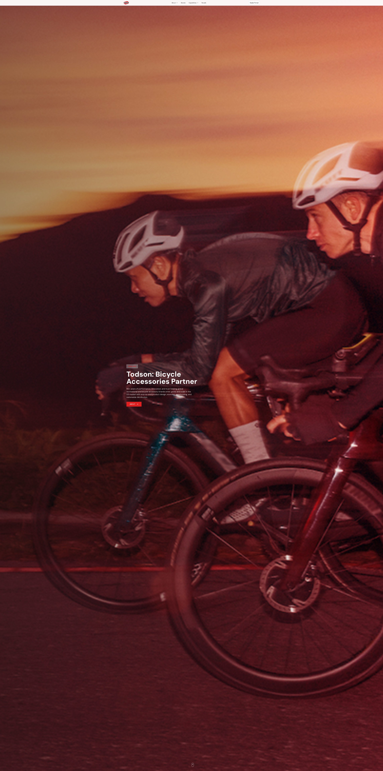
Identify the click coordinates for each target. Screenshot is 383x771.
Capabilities (192, 3)
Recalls (204, 3)
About (174, 3)
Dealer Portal (254, 3)
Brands (183, 3)
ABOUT (132, 404)
